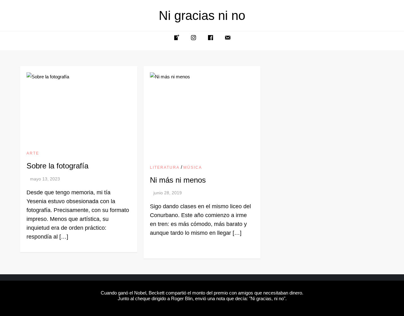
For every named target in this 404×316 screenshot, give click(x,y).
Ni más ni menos (178, 180)
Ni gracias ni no (202, 15)
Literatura (165, 167)
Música (192, 167)
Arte (33, 153)
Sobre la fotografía (57, 165)
